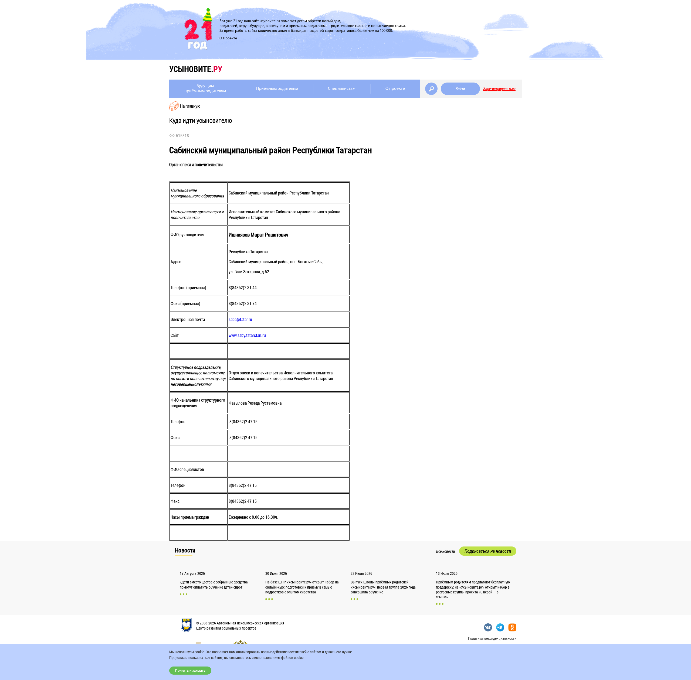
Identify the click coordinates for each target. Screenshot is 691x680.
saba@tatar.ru (240, 319)
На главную (190, 106)
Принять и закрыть (190, 670)
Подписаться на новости (488, 551)
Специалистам (341, 89)
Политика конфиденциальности (492, 638)
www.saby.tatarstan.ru (247, 335)
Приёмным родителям (277, 89)
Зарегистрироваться (499, 89)
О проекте (395, 89)
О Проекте (228, 38)
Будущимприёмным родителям (205, 88)
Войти (460, 89)
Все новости (445, 551)
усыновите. (195, 69)
